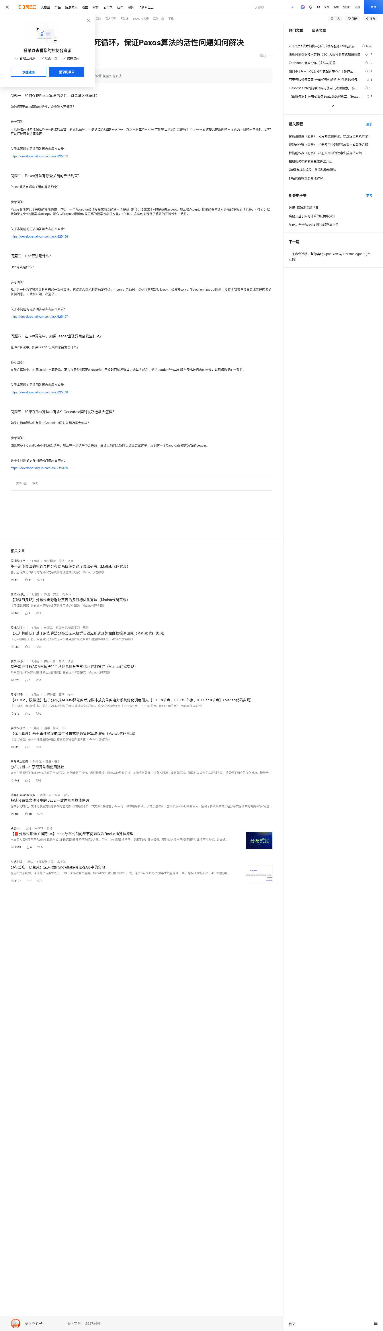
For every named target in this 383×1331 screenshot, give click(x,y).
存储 (43, 795)
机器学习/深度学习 (68, 627)
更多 (369, 124)
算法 (35, 483)
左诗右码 (16, 861)
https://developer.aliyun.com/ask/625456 (39, 236)
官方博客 (110, 18)
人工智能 (54, 795)
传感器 (48, 627)
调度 (70, 561)
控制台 (347, 7)
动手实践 (95, 18)
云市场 (108, 7)
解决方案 (71, 7)
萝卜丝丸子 (34, 1323)
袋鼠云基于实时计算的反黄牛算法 (312, 216)
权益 (85, 7)
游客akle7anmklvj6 (23, 795)
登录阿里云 (66, 72)
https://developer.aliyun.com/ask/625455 (39, 156)
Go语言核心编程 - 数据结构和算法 (312, 169)
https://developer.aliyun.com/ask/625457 (39, 316)
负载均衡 (50, 561)
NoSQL (37, 761)
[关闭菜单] (7, 7)
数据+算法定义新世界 (304, 207)
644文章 (74, 1323)
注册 (357, 7)
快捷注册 (28, 72)
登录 (373, 7)
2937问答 (92, 1323)
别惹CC (15, 828)
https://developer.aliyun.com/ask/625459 (39, 468)
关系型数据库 (44, 861)
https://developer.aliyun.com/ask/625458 (39, 392)
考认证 (124, 18)
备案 (336, 7)
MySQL (61, 861)
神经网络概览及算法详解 (306, 178)
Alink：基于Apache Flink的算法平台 (313, 224)
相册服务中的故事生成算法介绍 (310, 161)
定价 (96, 7)
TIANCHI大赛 (141, 18)
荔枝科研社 (18, 561)
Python (66, 594)
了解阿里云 (146, 7)
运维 (47, 728)
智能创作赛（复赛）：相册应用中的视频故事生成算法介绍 (328, 144)
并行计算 (50, 661)
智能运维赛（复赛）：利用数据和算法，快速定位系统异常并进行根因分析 (330, 136)
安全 (56, 594)
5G (64, 728)
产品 (58, 7)
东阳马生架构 (19, 761)
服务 (131, 7)
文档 (326, 7)
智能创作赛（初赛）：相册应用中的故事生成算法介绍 (325, 153)
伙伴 (120, 7)
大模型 (45, 7)
